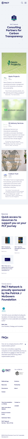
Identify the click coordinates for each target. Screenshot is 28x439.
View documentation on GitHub (7, 403)
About (16, 388)
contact (12, 353)
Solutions (16, 381)
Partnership (17, 385)
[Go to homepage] (7, 372)
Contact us (17, 402)
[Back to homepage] (5, 3)
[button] (25, 2)
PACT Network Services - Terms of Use (7, 422)
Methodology (5, 381)
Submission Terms (6, 418)
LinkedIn (17, 406)
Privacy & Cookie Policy (6, 413)
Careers (3, 392)
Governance (5, 388)
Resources (4, 385)
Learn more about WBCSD (6, 408)
